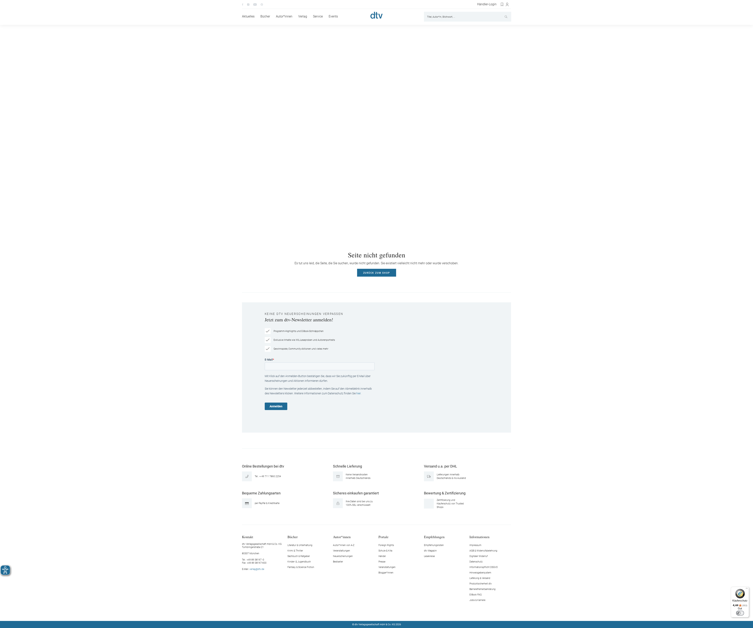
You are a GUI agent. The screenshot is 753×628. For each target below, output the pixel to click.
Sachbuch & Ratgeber (298, 556)
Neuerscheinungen (343, 556)
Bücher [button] (292, 536)
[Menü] (746, 589)
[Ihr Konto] (507, 4)
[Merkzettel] (502, 4)
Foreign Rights (386, 545)
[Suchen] (506, 17)
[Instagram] (248, 4)
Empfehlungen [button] (434, 536)
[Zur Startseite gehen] (376, 15)
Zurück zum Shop (376, 273)
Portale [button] (383, 536)
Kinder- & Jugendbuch (299, 561)
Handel (382, 556)
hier (358, 393)
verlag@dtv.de (256, 569)
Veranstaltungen (341, 550)
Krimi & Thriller (295, 550)
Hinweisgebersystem (480, 572)
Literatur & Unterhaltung (299, 545)
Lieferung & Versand (479, 578)
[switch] (740, 613)
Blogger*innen (385, 572)
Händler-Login (487, 4)
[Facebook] (242, 4)
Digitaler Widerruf (478, 556)
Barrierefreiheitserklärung (482, 589)
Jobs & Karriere (477, 600)
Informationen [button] (479, 536)
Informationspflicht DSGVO (483, 567)
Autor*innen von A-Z (343, 545)
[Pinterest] (262, 4)
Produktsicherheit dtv (480, 583)
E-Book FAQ (475, 594)
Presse (381, 561)
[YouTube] (255, 4)
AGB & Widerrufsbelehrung (483, 550)
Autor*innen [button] (342, 536)
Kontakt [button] (247, 536)
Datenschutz (476, 561)
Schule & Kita (385, 550)
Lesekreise (429, 556)
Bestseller (338, 561)
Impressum (475, 545)
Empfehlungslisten (434, 545)
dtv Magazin (430, 550)
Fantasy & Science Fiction (300, 567)
